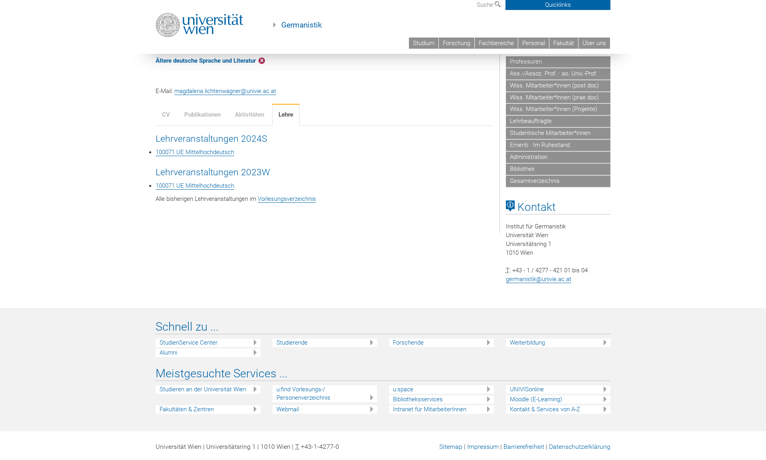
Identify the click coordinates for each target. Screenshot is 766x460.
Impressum (483, 446)
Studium (423, 43)
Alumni (168, 352)
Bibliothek (522, 168)
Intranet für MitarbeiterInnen (429, 409)
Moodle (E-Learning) (536, 399)
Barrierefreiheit (523, 446)
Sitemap (450, 446)
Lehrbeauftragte (531, 121)
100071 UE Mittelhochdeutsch (195, 152)
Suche (486, 4)
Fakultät (563, 43)
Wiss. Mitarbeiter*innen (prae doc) (554, 97)
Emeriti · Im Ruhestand (540, 145)
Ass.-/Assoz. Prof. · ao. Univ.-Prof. (554, 73)
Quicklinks (558, 4)
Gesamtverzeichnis (535, 180)
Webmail (287, 409)
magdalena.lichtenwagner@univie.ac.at (225, 91)
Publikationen (202, 114)
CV (166, 114)
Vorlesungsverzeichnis (287, 198)
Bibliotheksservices (418, 399)
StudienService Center (188, 342)
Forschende (408, 342)
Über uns (594, 43)
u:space (403, 389)
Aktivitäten (249, 114)
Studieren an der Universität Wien (203, 389)
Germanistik (301, 25)
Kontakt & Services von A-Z (545, 409)
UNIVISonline (527, 389)
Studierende (292, 342)
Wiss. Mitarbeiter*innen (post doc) (554, 85)
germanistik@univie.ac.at (538, 279)
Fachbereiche (496, 43)
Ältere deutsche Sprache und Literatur (206, 60)
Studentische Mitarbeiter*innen (550, 133)
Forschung (456, 43)
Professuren (526, 61)
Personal (533, 43)
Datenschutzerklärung (579, 446)
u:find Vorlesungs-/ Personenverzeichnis (303, 393)
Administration (528, 157)
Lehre (285, 114)
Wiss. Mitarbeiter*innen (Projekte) (553, 109)
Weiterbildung (527, 342)
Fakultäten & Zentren (187, 409)
